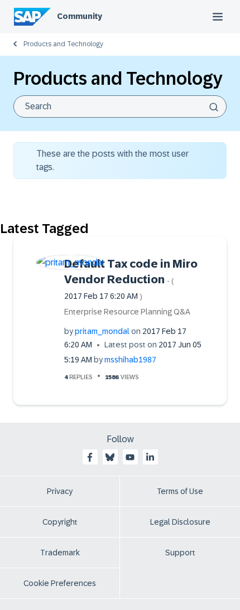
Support (180, 552)
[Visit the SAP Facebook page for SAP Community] (89, 457)
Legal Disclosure (180, 521)
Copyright (60, 521)
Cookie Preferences (59, 583)
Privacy (60, 491)
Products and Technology (63, 44)
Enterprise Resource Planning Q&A (127, 311)
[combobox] (120, 106)
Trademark (60, 552)
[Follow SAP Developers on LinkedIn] (150, 457)
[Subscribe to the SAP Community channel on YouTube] (130, 457)
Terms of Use (180, 491)
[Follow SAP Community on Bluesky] (109, 457)
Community (79, 16)
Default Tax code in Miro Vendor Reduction (131, 279)
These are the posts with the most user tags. (112, 160)
